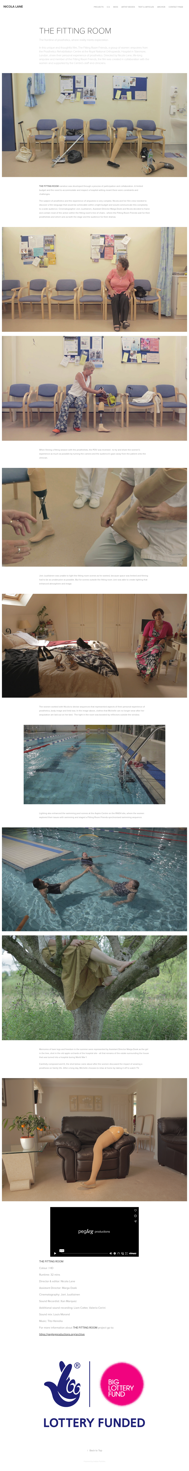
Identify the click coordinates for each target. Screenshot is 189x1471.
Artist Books (128, 7)
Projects (98, 7)
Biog (115, 7)
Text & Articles (146, 7)
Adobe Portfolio (99, 1461)
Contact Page (176, 7)
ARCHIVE (161, 7)
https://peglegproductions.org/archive (62, 1334)
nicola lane (13, 6)
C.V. (108, 7)
